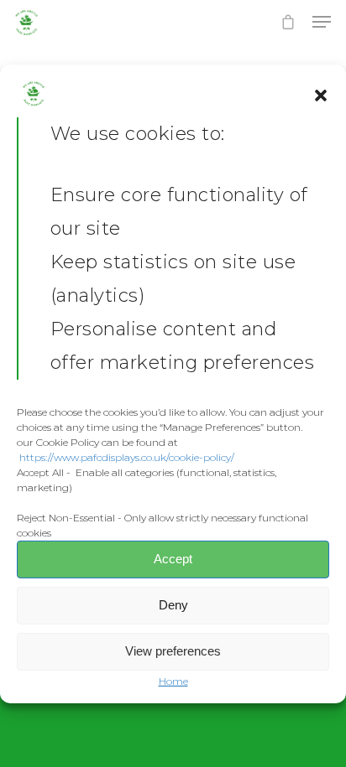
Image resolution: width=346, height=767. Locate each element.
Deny (173, 605)
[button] (320, 95)
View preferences (173, 651)
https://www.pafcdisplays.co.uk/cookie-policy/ (126, 456)
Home (173, 681)
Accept (173, 559)
